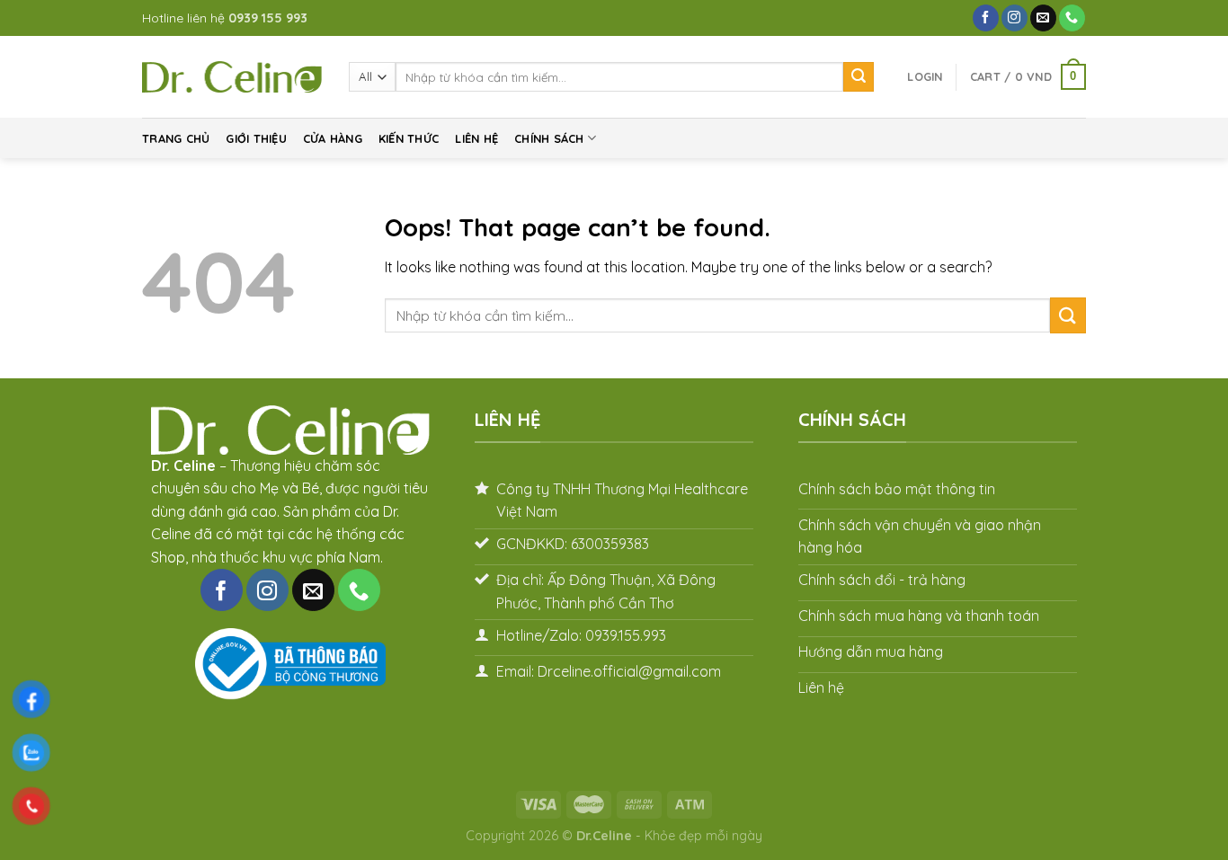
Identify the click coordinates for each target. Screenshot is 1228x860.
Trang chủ (175, 138)
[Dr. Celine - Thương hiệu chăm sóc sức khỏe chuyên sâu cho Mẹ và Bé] (232, 76)
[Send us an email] (1043, 17)
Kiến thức (408, 138)
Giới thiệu (256, 138)
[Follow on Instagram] (1014, 17)
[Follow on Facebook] (986, 17)
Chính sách (549, 138)
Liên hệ (476, 138)
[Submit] (858, 77)
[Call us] (1072, 17)
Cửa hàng (332, 138)
